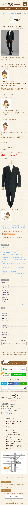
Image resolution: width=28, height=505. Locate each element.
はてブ (17, 383)
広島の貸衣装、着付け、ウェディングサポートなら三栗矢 (13, 0)
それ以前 (4, 337)
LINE (23, 383)
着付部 (3, 282)
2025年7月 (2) (5, 332)
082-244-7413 (8, 408)
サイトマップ (20, 477)
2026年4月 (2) (5, 313)
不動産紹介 (10, 446)
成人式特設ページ (12, 439)
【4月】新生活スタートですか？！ (10, 252)
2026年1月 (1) (5, 318)
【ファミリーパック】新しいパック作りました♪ (13, 273)
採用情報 (4, 299)
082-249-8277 (8, 410)
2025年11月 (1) (5, 323)
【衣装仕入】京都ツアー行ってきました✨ (12, 254)
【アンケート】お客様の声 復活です (11, 250)
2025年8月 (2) (5, 330)
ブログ (9, 423)
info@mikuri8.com (10, 413)
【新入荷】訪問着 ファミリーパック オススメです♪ (14, 268)
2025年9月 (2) (5, 327)
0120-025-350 (9, 406)
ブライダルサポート (12, 443)
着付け (20, 439)
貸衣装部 (4, 294)
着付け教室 (18, 441)
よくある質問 (16, 423)
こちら (9, 209)
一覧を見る (24, 276)
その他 (3, 301)
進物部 (3, 297)
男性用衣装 (17, 434)
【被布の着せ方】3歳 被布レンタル (10, 271)
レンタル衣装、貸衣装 (16, 227)
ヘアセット (4, 285)
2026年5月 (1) (5, 311)
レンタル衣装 (10, 430)
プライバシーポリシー (10, 477)
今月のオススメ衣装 (12, 432)
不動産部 (4, 292)
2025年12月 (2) (5, 320)
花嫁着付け (10, 441)
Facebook (11, 383)
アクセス (20, 421)
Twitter (4, 383)
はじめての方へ (11, 421)
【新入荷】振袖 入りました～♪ (9, 247)
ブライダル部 (5, 290)
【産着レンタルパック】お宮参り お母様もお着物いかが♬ (14, 260)
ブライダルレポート (7, 287)
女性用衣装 (10, 434)
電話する (7, 9)
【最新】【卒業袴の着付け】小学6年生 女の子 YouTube (14, 264)
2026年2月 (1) (5, 315)
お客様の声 (10, 448)
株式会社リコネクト (19, 503)
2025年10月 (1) (5, 325)
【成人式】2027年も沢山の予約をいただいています (14, 257)
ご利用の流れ (18, 446)
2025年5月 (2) (5, 334)
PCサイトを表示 (14, 496)
